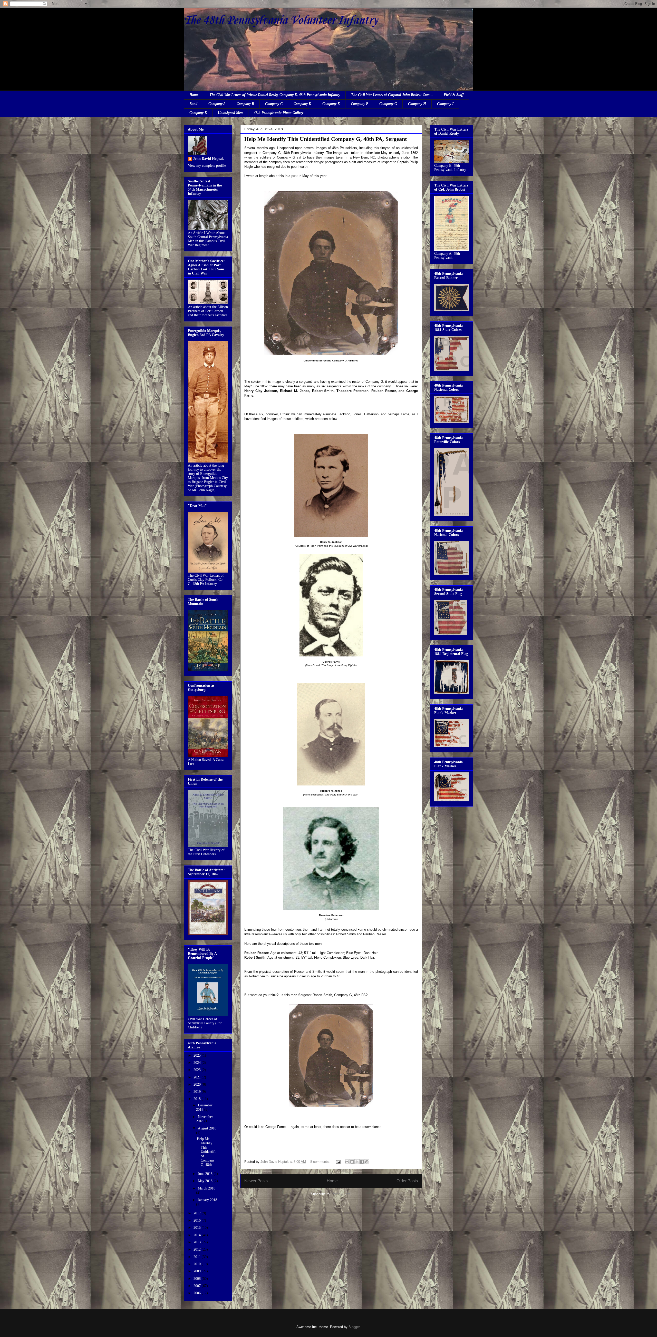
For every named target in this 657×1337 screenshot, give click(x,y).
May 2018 (206, 1181)
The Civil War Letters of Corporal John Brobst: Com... (392, 95)
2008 (198, 1279)
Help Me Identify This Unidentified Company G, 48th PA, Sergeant (325, 139)
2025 (198, 1055)
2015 (198, 1228)
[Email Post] (338, 1162)
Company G (388, 104)
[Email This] (347, 1161)
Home (193, 95)
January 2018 (207, 1200)
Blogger (354, 1327)
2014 (198, 1235)
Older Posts (407, 1181)
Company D (302, 104)
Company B (245, 104)
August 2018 (207, 1128)
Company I (445, 104)
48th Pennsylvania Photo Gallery (278, 113)
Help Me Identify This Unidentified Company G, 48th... (206, 1152)
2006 (198, 1293)
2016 (198, 1220)
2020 (198, 1084)
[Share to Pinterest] (366, 1161)
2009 (198, 1271)
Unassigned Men (230, 113)
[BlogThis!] (352, 1161)
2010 (198, 1264)
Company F (359, 104)
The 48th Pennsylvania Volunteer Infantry (280, 20)
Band (193, 104)
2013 (198, 1242)
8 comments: (320, 1162)
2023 (198, 1070)
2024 (198, 1063)
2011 (198, 1257)
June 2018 (206, 1174)
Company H (417, 104)
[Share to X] (357, 1161)
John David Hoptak (208, 159)
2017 (198, 1213)
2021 (198, 1077)
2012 (198, 1249)
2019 (198, 1092)
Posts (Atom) (341, 1194)
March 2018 (206, 1188)
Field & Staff (454, 95)
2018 (198, 1099)
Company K (198, 113)
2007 (198, 1286)
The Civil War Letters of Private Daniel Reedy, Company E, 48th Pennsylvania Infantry (274, 95)
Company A (217, 104)
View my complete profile (207, 166)
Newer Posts (256, 1181)
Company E (331, 104)
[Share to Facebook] (361, 1161)
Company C (274, 104)
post (294, 176)
